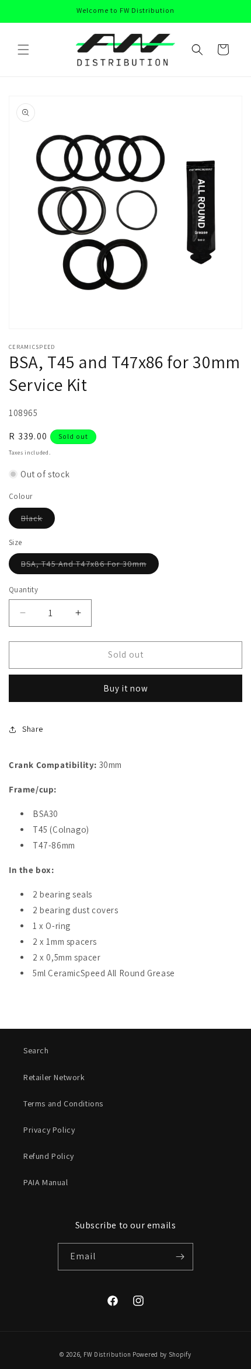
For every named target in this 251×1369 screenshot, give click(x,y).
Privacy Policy (49, 1129)
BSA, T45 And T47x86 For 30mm (90, 566)
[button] (23, 49)
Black (38, 520)
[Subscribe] (180, 1256)
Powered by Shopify (162, 1354)
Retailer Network (54, 1077)
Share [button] (32, 729)
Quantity (23, 590)
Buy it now (125, 688)
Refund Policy (48, 1156)
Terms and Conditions (63, 1103)
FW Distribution (107, 1354)
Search (36, 1050)
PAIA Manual (45, 1182)
